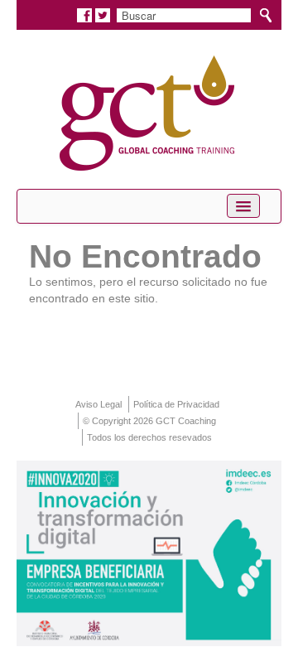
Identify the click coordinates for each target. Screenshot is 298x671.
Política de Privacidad (176, 404)
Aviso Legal (98, 404)
